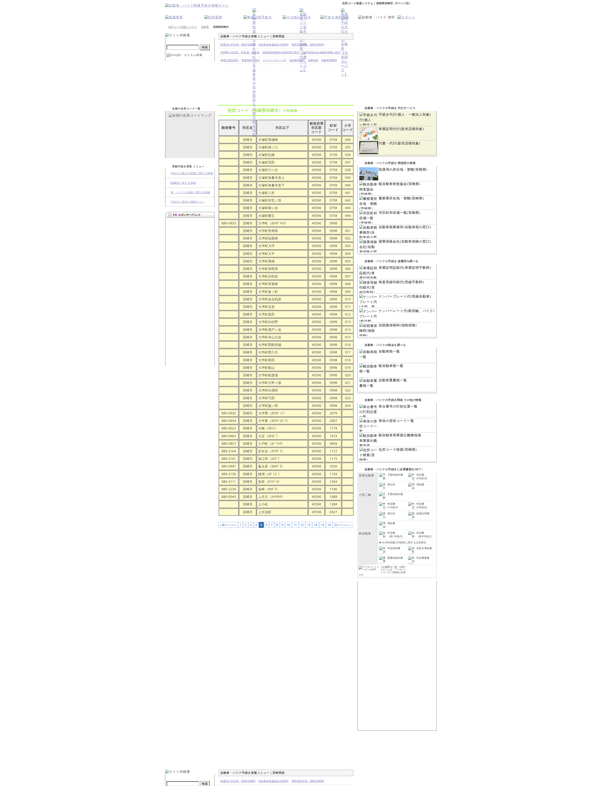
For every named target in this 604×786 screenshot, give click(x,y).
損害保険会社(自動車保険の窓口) (405, 241)
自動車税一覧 (389, 351)
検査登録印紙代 (251, 60)
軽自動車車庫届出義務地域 (400, 435)
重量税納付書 (395, 557)
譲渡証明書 (422, 513)
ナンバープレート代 (274, 60)
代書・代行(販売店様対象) (399, 143)
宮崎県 (205, 27)
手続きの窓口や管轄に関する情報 (192, 173)
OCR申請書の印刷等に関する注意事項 (404, 542)
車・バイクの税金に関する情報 (190, 192)
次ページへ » (343, 525)
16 (329, 525)
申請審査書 (422, 557)
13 (308, 525)
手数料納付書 (395, 474)
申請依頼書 (393, 548)
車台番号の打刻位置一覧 (398, 406)
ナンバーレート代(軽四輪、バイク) (407, 310)
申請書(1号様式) (392, 505)
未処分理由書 (424, 548)
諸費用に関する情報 (183, 183)
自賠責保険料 (297, 60)
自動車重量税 (329, 60)
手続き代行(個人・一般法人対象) (405, 114)
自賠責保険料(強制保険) (398, 325)
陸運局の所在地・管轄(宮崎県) (403, 169)
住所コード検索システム (182, 27)
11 (295, 525)
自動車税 (313, 60)
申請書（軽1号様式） (395, 534)
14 (315, 525)
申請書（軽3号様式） (424, 534)
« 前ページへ (228, 525)
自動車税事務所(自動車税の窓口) (405, 227)
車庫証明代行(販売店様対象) (401, 128)
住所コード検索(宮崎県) (398, 449)
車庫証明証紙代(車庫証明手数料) (405, 267)
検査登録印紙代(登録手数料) (401, 282)
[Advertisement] (190, 291)
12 (302, 525)
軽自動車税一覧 (391, 365)
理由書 (420, 484)
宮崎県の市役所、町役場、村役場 (239, 52)
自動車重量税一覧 (393, 380)
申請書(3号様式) (421, 476)
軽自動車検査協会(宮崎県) (399, 183)
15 (322, 525)
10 (288, 525)
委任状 (391, 484)
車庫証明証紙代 (229, 60)
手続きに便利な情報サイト (188, 201)
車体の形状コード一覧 (396, 420)
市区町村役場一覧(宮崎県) (399, 212)
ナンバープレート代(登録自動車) (405, 296)
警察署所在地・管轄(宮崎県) (401, 198)
